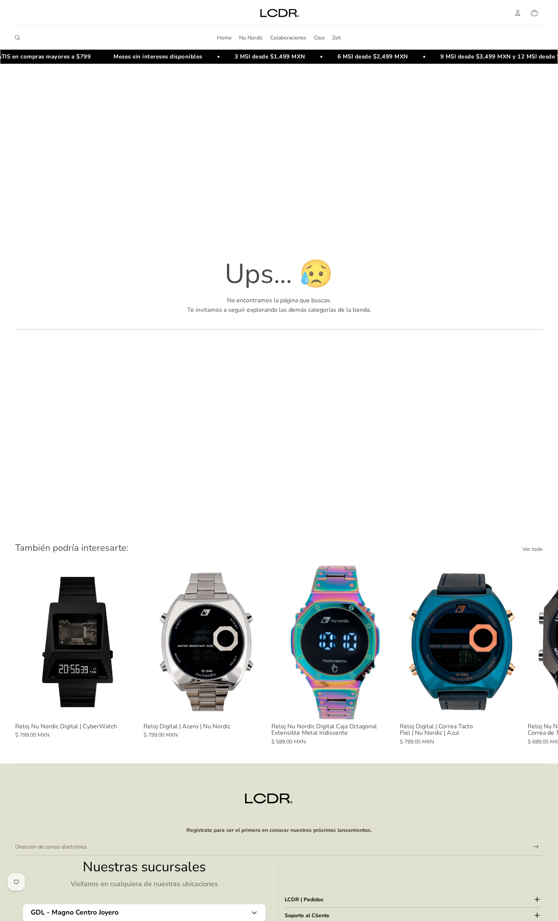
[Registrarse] (536, 846)
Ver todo (532, 549)
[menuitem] (224, 37)
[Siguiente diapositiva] (534, 654)
